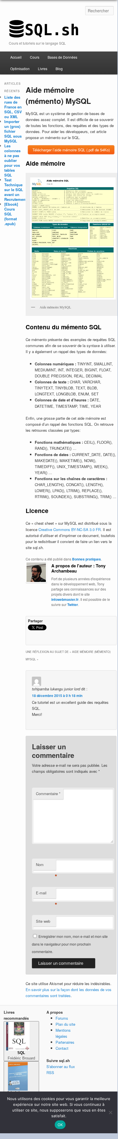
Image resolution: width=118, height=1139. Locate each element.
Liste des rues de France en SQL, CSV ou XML (13, 106)
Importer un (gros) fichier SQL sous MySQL (13, 131)
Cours (34, 57)
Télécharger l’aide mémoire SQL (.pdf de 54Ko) (71, 149)
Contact (62, 1048)
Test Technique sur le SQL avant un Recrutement (15, 189)
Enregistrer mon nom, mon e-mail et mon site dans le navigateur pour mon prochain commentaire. (70, 944)
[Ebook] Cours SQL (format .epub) (11, 213)
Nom (46, 866)
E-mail (46, 894)
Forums (62, 1018)
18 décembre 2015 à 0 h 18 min (57, 695)
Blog (59, 68)
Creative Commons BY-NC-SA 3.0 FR (69, 529)
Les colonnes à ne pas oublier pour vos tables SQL (12, 160)
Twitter (72, 604)
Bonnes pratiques (86, 559)
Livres (42, 68)
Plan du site (65, 1024)
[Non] (110, 1112)
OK (60, 1124)
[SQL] (44, 35)
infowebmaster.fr (65, 599)
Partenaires (65, 1042)
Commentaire (48, 793)
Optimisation (20, 68)
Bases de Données (62, 57)
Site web (43, 921)
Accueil (16, 57)
